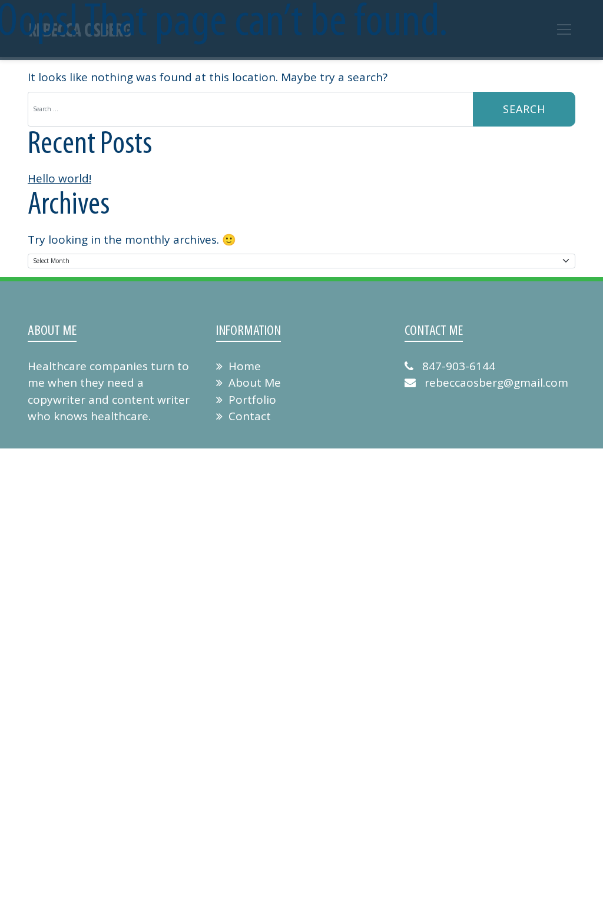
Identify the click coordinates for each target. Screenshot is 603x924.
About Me (254, 382)
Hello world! (59, 178)
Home (244, 366)
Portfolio (252, 399)
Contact (249, 416)
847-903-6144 (457, 366)
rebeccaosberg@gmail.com (495, 382)
